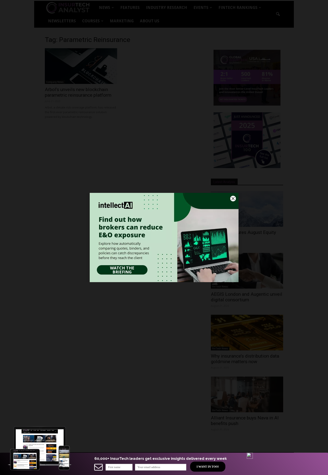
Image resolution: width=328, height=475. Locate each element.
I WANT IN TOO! (208, 466)
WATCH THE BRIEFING (122, 270)
